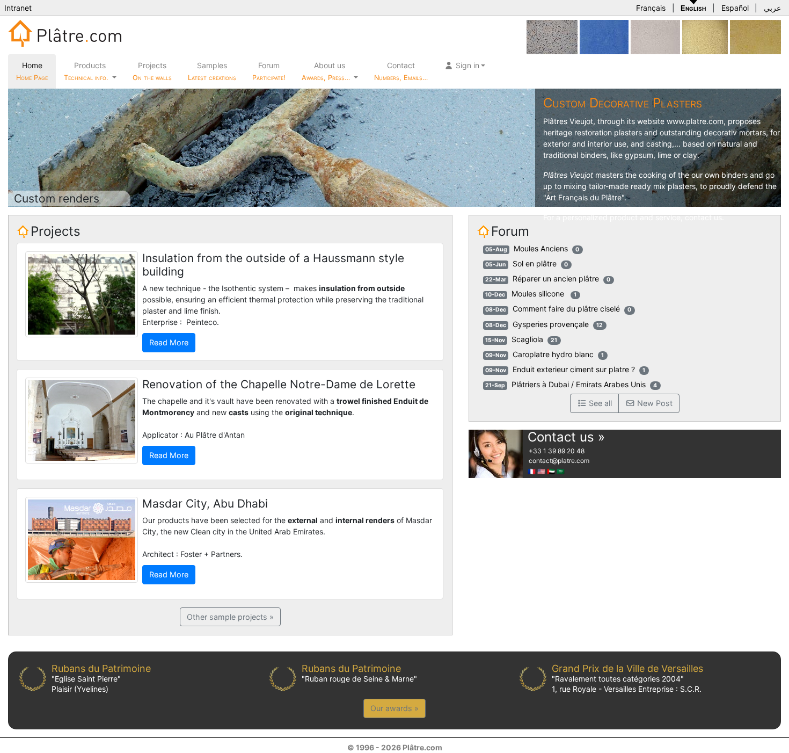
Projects (152, 71)
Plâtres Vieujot (568, 121)
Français (651, 7)
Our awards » (394, 708)
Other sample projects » (230, 616)
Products (86, 71)
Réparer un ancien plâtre (556, 278)
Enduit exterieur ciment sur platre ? (574, 369)
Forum (269, 71)
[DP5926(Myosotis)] (604, 36)
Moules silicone (539, 293)
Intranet (18, 7)
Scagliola (527, 339)
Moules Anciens (541, 248)
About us (327, 71)
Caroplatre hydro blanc (553, 354)
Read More (168, 342)
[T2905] (705, 36)
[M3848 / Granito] (552, 36)
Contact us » (566, 437)
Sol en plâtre (535, 263)
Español (735, 7)
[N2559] (755, 36)
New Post (654, 403)
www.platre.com (695, 121)
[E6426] (655, 36)
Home (32, 71)
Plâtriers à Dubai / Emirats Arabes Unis (579, 384)
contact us (703, 217)
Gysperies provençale (551, 324)
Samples (212, 71)
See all (599, 403)
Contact (401, 71)
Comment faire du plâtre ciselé (566, 308)
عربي (772, 7)
